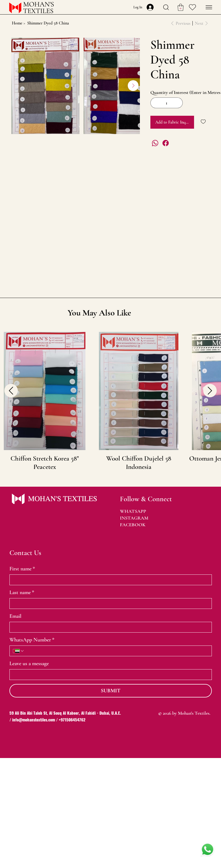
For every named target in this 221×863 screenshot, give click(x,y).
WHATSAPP (133, 511)
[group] (110, 401)
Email (15, 616)
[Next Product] (210, 390)
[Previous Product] (11, 390)
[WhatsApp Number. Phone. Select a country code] (19, 650)
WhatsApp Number (31, 640)
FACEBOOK (133, 525)
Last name (21, 592)
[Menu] (209, 7)
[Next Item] (133, 85)
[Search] (166, 7)
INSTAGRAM (134, 518)
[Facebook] (165, 143)
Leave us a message (29, 663)
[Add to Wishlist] (203, 122)
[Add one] (177, 102)
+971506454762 (72, 719)
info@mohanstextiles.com (33, 719)
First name (22, 569)
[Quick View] (44, 391)
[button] (181, 7)
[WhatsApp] (155, 143)
